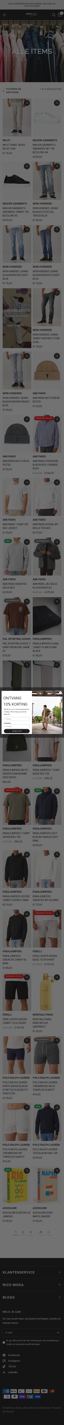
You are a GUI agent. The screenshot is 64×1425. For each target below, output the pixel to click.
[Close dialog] (60, 693)
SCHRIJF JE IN (16, 731)
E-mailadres (7, 723)
